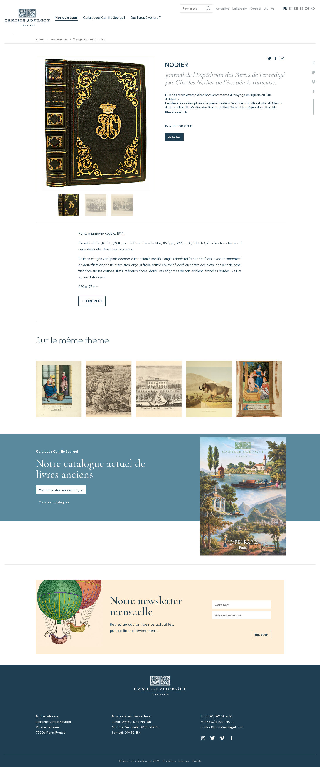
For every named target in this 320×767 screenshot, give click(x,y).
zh (307, 8)
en (290, 8)
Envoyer (261, 634)
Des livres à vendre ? (145, 17)
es (301, 8)
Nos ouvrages (66, 17)
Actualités (222, 8)
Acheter (174, 137)
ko (313, 8)
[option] (59, 389)
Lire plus (94, 301)
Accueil (40, 39)
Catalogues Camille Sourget (104, 17)
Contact (255, 8)
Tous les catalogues (54, 502)
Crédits (196, 761)
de (296, 8)
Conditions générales (176, 761)
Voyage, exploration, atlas (89, 39)
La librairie (239, 8)
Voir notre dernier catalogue (61, 490)
